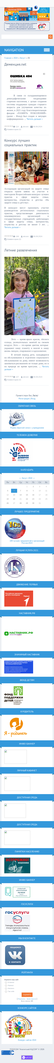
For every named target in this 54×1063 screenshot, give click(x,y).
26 (8, 503)
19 (8, 499)
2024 (16, 58)
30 (33, 503)
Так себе (11, 991)
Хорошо (11, 985)
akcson (26, 127)
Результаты (21, 999)
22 (27, 499)
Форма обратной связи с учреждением (27, 428)
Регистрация (24, 399)
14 (21, 495)
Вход (33, 399)
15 (27, 495)
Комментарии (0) (14, 130)
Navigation (14, 50)
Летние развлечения (20, 250)
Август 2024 (27, 478)
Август (23, 58)
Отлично (11, 982)
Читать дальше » (35, 119)
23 (33, 499)
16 (33, 495)
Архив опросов (31, 999)
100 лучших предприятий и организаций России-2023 (27, 542)
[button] (36, 9)
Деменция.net (15, 64)
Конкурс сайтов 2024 (27, 1040)
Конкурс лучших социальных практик (20, 142)
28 (21, 503)
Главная (7, 58)
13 (14, 495)
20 (14, 499)
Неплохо (11, 988)
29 (27, 503)
